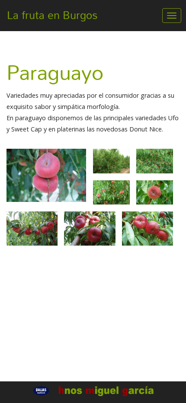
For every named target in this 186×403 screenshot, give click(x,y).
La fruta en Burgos (52, 15)
